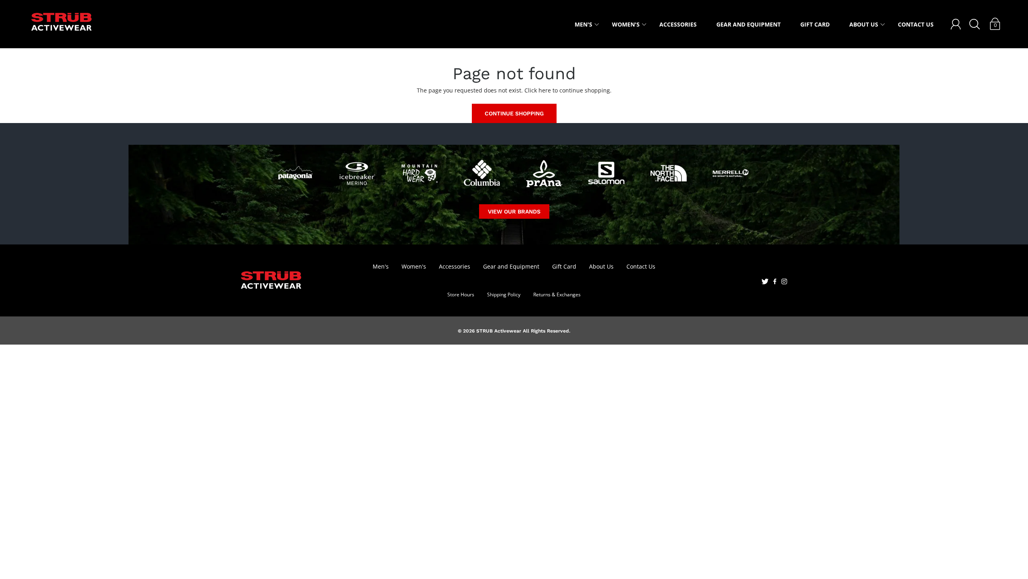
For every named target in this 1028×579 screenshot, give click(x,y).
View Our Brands (514, 211)
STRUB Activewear (498, 331)
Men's (583, 24)
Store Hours (460, 294)
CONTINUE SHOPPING (514, 113)
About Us (863, 24)
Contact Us (916, 24)
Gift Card (815, 24)
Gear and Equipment (748, 24)
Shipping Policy (503, 294)
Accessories (678, 24)
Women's (626, 24)
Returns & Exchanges (557, 294)
